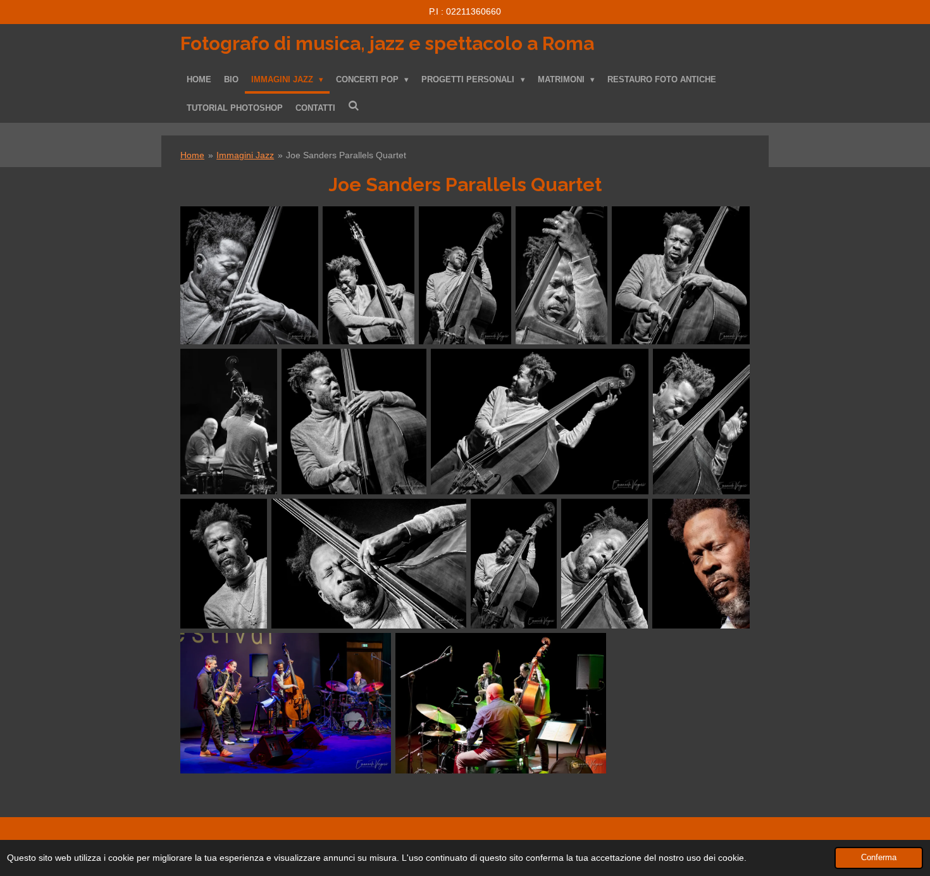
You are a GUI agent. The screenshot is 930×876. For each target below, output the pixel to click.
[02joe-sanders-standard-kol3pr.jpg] (249, 275)
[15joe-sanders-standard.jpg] (604, 564)
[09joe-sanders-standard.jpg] (561, 275)
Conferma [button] (878, 857)
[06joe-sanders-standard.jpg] (514, 564)
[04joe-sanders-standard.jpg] (223, 564)
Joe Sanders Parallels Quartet (346, 155)
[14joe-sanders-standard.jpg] (368, 275)
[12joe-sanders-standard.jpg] (681, 275)
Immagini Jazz (245, 155)
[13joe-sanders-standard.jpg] (701, 564)
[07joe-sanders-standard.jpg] (228, 421)
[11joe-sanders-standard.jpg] (701, 421)
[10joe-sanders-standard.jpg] (539, 421)
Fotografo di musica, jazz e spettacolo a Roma (387, 43)
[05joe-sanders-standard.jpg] (368, 564)
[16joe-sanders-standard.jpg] (500, 703)
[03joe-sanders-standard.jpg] (354, 421)
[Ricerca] (354, 106)
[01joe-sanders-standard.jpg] (465, 275)
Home (192, 155)
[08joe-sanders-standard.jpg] (285, 703)
